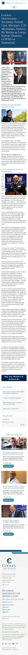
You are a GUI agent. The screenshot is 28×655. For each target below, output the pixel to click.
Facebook (2, 644)
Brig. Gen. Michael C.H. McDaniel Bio (14, 378)
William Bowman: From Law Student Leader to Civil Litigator (12, 403)
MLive (3, 268)
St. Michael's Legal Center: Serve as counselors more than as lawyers (14, 487)
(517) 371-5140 (5, 584)
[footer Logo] (9, 564)
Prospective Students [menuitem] (8, 605)
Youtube (13, 644)
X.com (17, 644)
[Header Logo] (14, 3)
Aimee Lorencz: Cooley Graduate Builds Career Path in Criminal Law (13, 392)
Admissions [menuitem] (5, 607)
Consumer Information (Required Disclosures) (11, 617)
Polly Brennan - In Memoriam (10, 408)
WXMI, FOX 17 (16, 154)
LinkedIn (6, 644)
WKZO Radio (16, 227)
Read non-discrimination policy (10, 631)
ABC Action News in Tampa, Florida (10, 127)
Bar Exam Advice (8, 422)
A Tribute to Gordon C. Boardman (12, 398)
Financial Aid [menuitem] (6, 609)
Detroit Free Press (14, 323)
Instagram (9, 644)
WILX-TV (23, 309)
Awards (6, 419)
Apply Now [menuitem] (5, 612)
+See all (22, 424)
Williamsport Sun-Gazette (8, 290)
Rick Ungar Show (6, 338)
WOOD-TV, (6, 273)
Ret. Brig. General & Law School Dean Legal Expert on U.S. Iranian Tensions (14, 453)
